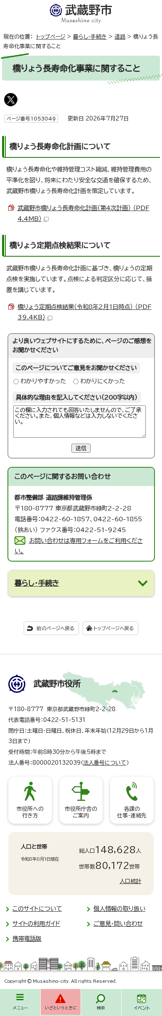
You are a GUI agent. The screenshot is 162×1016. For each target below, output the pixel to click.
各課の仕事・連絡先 (132, 812)
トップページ (50, 36)
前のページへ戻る (55, 628)
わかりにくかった (102, 381)
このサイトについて (37, 909)
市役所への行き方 (30, 812)
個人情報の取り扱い (119, 909)
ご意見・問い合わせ (118, 923)
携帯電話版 (27, 938)
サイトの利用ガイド (36, 923)
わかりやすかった (43, 381)
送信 (81, 448)
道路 (120, 36)
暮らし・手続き (90, 36)
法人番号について (104, 763)
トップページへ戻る (113, 628)
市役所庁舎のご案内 (81, 812)
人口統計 (130, 881)
